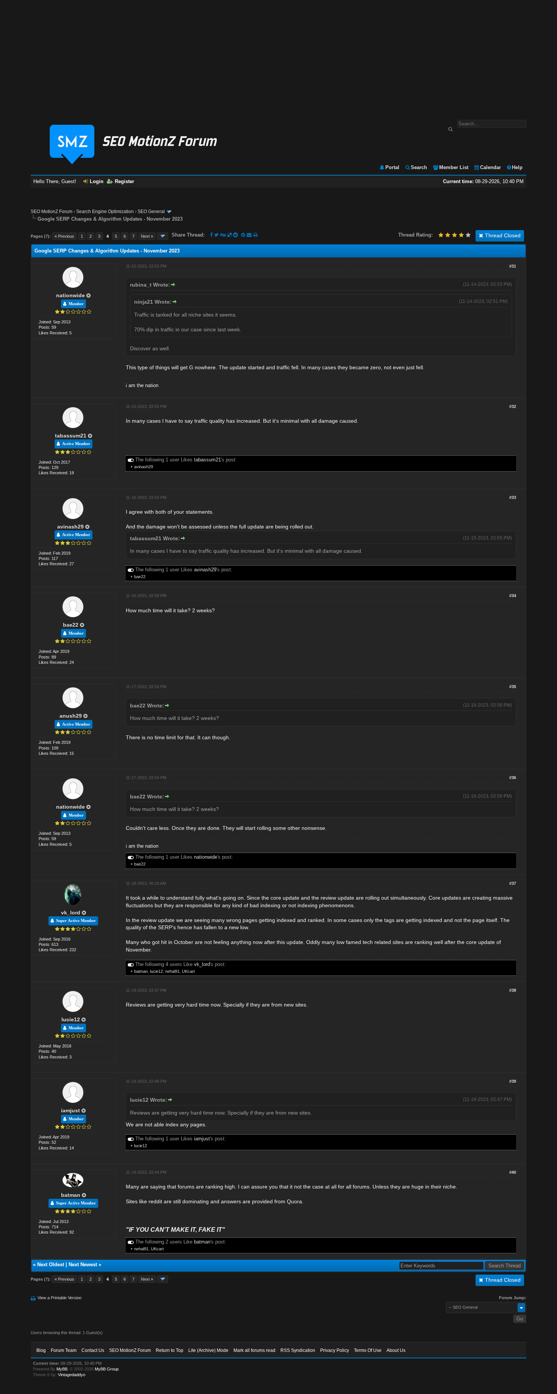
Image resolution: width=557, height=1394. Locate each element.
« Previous (64, 236)
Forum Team (64, 1350)
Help (517, 167)
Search (419, 167)
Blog (41, 1350)
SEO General (151, 211)
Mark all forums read (254, 1350)
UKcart (188, 971)
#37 (512, 883)
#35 (512, 686)
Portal (392, 167)
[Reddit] (235, 235)
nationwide (70, 295)
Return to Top (169, 1350)
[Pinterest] (244, 235)
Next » (147, 236)
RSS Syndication (297, 1350)
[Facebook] (211, 235)
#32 (512, 406)
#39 (512, 1081)
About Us (395, 1350)
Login (96, 181)
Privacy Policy (334, 1350)
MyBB (61, 1369)
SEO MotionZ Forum (51, 211)
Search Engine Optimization (105, 211)
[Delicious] (229, 235)
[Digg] (223, 235)
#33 (512, 497)
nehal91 (172, 971)
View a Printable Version (59, 1297)
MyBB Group (107, 1369)
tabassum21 (70, 436)
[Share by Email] (250, 235)
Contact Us (92, 1350)
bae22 (140, 576)
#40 (512, 1172)
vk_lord (70, 912)
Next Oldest (50, 1264)
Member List (453, 167)
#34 (512, 595)
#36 (512, 777)
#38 (512, 990)
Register (124, 181)
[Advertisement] (278, 56)
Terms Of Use (368, 1350)
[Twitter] (216, 235)
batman (141, 971)
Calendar (490, 167)
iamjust (70, 1110)
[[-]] (131, 460)
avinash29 (143, 466)
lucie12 (156, 971)
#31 (512, 266)
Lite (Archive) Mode (208, 1350)
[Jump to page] (162, 236)
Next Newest (83, 1264)
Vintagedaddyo (71, 1374)
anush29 (70, 716)
